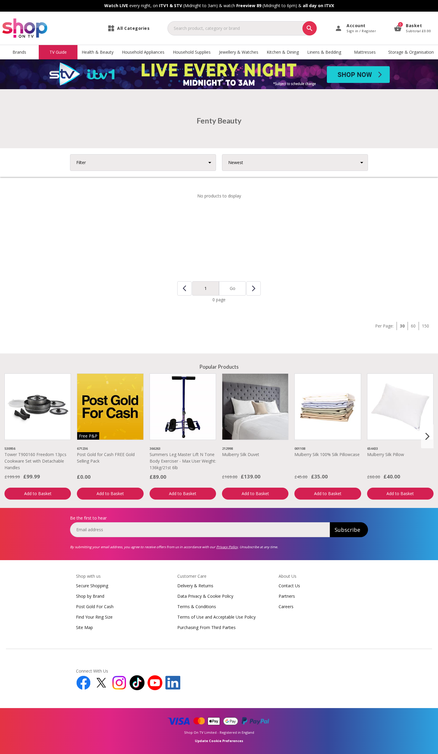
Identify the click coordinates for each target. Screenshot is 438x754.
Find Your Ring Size (94, 617)
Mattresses (365, 52)
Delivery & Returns (195, 585)
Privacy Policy (227, 547)
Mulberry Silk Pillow (385, 454)
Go (232, 288)
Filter (81, 162)
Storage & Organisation (411, 52)
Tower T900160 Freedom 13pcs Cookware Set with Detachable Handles (35, 461)
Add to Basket (38, 493)
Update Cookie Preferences (219, 740)
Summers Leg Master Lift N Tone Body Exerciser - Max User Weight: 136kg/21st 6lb (183, 461)
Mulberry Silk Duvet (240, 454)
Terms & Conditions (196, 606)
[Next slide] (427, 436)
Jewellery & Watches (238, 52)
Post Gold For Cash (95, 606)
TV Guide (58, 52)
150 (425, 326)
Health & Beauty (98, 52)
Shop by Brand (90, 596)
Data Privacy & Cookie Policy (205, 596)
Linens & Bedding (324, 52)
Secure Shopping (92, 585)
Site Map (84, 627)
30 (402, 326)
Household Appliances (143, 52)
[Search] (309, 28)
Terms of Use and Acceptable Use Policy (216, 617)
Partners (287, 596)
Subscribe (347, 529)
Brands (19, 52)
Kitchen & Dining (283, 52)
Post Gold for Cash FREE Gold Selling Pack (106, 458)
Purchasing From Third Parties (206, 627)
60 (413, 326)
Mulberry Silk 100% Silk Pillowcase (327, 454)
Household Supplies (192, 52)
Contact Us (289, 585)
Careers (286, 606)
